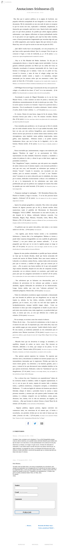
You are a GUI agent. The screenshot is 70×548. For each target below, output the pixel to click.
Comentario (18, 499)
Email (42, 423)
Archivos (35, 544)
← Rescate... (28, 525)
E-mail (21, 492)
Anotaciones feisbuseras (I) (35, 9)
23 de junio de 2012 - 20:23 (35, 12)
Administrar (49, 544)
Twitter (35, 423)
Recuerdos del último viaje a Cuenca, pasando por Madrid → (46, 527)
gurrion (8, 2)
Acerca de (21, 544)
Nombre (17, 485)
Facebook (28, 423)
